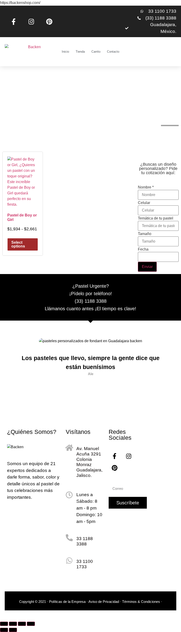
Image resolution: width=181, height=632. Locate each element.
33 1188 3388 (84, 541)
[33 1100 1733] (69, 560)
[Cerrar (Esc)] (31, 624)
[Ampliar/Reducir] (4, 624)
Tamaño (144, 234)
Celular (144, 203)
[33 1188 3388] (69, 537)
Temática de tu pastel (155, 218)
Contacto (113, 51)
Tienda (80, 51)
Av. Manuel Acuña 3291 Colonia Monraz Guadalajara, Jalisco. (89, 462)
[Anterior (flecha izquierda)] (4, 630)
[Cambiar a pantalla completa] (13, 624)
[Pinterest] (49, 21)
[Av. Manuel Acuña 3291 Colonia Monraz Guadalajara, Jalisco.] (69, 447)
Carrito (95, 51)
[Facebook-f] (14, 21)
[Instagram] (32, 21)
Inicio (65, 51)
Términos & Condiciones (141, 602)
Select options (18, 244)
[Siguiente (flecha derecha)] (13, 630)
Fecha (143, 249)
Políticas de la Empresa (67, 602)
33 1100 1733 (84, 564)
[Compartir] (22, 624)
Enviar (147, 267)
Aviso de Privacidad (103, 602)
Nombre (146, 187)
